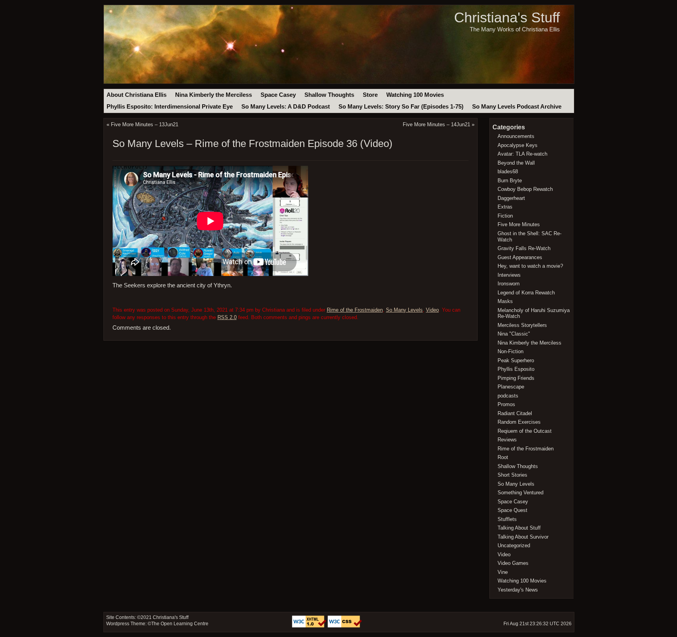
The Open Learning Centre (179, 623)
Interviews (509, 275)
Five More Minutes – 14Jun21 (436, 124)
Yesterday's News (518, 590)
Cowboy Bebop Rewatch (525, 189)
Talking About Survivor (523, 537)
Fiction (505, 216)
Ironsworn (509, 284)
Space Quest (512, 510)
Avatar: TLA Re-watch (522, 154)
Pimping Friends (516, 378)
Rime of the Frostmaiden (355, 310)
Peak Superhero (516, 360)
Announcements (516, 136)
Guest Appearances (520, 257)
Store (370, 95)
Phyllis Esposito (516, 369)
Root (503, 457)
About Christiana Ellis (137, 95)
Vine (503, 572)
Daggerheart (511, 198)
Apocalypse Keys (518, 145)
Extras (505, 207)
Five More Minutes (519, 224)
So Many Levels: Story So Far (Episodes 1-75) (400, 106)
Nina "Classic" (514, 334)
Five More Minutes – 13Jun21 (144, 124)
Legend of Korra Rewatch (526, 293)
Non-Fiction (510, 351)
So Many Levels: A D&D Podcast (285, 106)
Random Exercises (519, 422)
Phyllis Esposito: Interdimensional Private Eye (170, 106)
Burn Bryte (510, 180)
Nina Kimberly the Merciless (213, 95)
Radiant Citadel (515, 413)
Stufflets (507, 519)
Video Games (513, 563)
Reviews (507, 440)
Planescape (511, 387)
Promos (506, 404)
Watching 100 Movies (415, 95)
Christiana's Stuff (507, 17)
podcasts (508, 396)
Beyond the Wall (516, 163)
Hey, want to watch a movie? (530, 266)
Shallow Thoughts (329, 95)
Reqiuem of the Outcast (525, 431)
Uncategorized (514, 545)
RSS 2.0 (227, 317)
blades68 (508, 171)
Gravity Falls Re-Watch (524, 248)
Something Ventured (520, 492)
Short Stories (512, 475)
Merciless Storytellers (522, 325)
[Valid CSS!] (345, 626)
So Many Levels (404, 310)
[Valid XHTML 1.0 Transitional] (310, 626)
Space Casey (278, 95)
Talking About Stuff (519, 528)
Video (432, 310)
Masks (505, 301)
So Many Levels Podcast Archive (516, 106)
